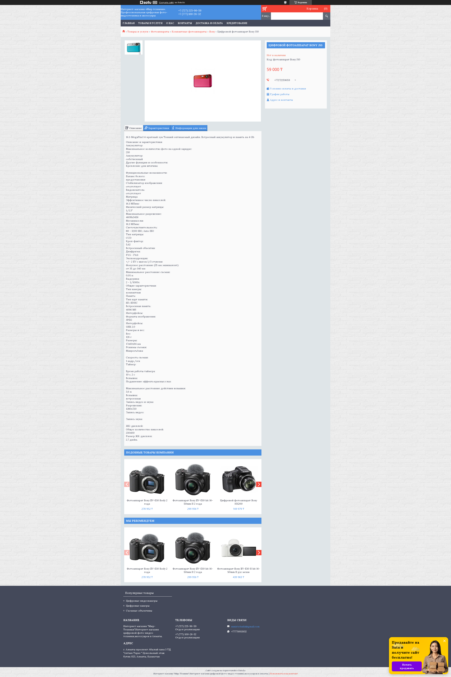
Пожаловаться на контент (284, 673)
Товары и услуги (150, 23)
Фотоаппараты (160, 31)
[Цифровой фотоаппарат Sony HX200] (238, 479)
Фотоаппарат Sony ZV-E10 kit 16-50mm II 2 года (193, 502)
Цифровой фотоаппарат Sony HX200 (238, 502)
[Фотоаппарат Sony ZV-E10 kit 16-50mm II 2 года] (193, 479)
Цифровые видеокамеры (141, 600)
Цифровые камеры (138, 605)
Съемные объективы (139, 610)
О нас (170, 23)
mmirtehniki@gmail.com (245, 626)
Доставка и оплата (209, 23)
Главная (129, 23)
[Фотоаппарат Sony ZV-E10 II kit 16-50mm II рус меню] (238, 547)
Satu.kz (242, 670)
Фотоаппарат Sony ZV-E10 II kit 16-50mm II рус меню (238, 570)
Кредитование (237, 23)
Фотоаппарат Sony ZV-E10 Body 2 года (147, 502)
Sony (212, 31)
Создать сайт (166, 2)
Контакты (185, 23)
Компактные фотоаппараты (189, 31)
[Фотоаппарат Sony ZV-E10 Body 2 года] (147, 479)
